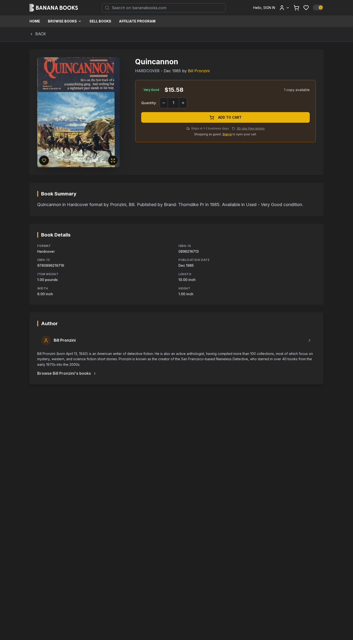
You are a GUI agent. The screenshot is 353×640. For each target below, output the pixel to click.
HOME (34, 21)
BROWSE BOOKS (62, 21)
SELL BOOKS (100, 21)
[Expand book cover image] (113, 160)
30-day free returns (251, 128)
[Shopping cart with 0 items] (296, 8)
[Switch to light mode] (318, 7)
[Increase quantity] (183, 103)
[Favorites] (306, 8)
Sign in (227, 134)
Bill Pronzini (199, 70)
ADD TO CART (230, 117)
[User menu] (284, 8)
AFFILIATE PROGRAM (137, 21)
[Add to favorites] (44, 160)
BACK (40, 33)
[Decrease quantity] (164, 103)
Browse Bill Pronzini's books (64, 373)
